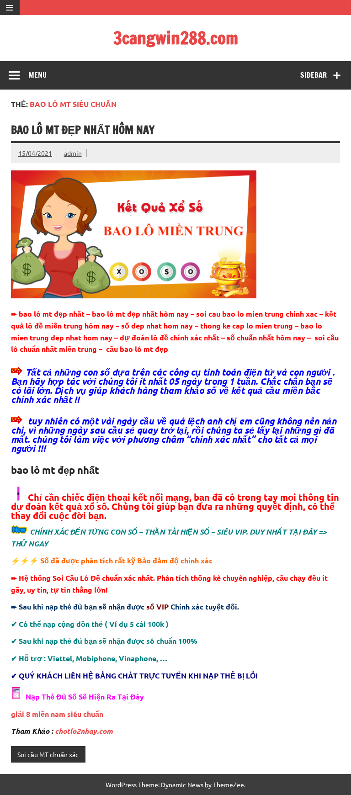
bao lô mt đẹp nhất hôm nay (82, 130)
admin (73, 153)
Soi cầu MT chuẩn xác (48, 754)
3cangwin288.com (175, 38)
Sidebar (313, 75)
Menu (37, 75)
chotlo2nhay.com (84, 731)
